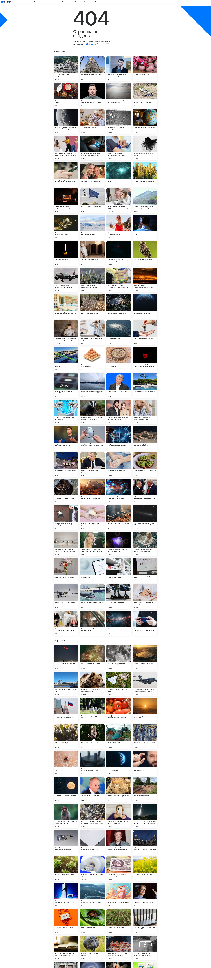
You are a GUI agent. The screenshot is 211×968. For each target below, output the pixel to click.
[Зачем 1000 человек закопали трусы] (118, 842)
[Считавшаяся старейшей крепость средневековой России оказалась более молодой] (145, 948)
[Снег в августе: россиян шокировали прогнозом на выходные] (92, 280)
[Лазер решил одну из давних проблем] (66, 359)
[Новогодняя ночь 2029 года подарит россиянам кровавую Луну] (145, 359)
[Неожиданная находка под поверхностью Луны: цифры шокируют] (118, 816)
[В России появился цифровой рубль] (145, 570)
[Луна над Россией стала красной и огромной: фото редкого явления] (66, 948)
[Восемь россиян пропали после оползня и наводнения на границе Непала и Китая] (92, 755)
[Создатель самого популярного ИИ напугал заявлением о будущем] (66, 438)
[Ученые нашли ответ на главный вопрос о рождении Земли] (145, 306)
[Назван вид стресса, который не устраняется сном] (92, 332)
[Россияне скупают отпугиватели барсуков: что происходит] (92, 412)
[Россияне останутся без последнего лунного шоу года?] (118, 253)
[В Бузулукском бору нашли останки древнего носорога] (145, 781)
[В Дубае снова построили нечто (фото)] (66, 464)
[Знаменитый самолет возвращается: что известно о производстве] (118, 895)
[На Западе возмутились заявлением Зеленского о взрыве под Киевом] (92, 95)
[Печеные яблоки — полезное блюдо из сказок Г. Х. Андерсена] (118, 649)
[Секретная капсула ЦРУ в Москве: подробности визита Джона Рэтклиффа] (145, 842)
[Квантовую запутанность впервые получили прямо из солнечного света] (92, 781)
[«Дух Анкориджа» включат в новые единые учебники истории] (145, 491)
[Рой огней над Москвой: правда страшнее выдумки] (66, 816)
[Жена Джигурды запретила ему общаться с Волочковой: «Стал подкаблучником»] (92, 174)
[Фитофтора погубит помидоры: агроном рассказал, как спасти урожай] (118, 868)
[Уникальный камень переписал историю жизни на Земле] (145, 816)
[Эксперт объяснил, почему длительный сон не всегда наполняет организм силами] (92, 728)
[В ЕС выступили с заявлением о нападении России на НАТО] (92, 200)
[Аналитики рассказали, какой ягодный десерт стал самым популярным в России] (92, 702)
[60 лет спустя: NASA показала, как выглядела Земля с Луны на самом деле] (66, 121)
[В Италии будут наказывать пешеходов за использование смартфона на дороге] (118, 596)
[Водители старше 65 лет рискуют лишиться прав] (92, 623)
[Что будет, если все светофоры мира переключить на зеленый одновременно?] (66, 702)
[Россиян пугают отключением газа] (145, 227)
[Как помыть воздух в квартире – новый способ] (66, 412)
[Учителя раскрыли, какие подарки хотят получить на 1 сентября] (66, 570)
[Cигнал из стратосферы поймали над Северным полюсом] (92, 227)
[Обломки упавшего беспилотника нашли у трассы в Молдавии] (145, 95)
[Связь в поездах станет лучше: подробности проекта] (92, 649)
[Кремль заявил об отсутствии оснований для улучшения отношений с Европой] (118, 385)
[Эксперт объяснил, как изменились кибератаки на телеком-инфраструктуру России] (118, 728)
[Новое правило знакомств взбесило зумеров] (118, 227)
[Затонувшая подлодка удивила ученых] (92, 816)
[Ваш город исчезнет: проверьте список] (145, 121)
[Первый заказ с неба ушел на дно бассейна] (145, 385)
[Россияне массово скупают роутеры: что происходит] (92, 921)
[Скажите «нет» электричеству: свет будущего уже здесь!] (66, 517)
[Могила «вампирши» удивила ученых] (92, 868)
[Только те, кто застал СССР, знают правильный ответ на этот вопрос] (145, 895)
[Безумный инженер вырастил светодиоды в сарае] (118, 544)
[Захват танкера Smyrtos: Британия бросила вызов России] (118, 95)
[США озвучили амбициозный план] (66, 728)
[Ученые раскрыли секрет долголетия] (92, 121)
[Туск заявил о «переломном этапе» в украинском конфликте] (92, 948)
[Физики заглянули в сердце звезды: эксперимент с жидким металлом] (66, 544)
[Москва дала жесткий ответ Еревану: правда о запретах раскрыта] (66, 868)
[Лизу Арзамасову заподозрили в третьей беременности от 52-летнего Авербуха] (118, 412)
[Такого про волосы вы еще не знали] (145, 148)
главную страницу (90, 44)
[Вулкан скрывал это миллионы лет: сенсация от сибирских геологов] (145, 200)
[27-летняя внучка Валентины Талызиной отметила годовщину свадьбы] (92, 544)
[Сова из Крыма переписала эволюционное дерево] (145, 253)
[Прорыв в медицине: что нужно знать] (66, 921)
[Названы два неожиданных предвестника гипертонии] (118, 148)
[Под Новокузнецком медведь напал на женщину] (92, 842)
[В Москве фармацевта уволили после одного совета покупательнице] (118, 570)
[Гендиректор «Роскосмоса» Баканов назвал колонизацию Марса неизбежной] (92, 491)
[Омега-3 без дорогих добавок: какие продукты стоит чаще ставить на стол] (92, 676)
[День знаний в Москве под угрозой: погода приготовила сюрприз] (92, 895)
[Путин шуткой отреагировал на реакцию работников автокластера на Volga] (118, 755)
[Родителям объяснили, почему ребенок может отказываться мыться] (92, 517)
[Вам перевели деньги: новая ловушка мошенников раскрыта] (66, 174)
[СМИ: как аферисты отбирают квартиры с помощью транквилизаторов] (145, 332)
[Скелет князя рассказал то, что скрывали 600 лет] (92, 68)
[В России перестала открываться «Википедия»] (92, 570)
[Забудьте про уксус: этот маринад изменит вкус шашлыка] (118, 517)
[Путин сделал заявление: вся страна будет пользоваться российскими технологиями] (92, 148)
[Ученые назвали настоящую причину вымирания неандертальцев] (66, 227)
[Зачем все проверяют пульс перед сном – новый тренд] (118, 464)
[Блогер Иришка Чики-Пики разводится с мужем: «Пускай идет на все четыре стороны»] (66, 755)
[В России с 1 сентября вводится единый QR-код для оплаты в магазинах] (66, 385)
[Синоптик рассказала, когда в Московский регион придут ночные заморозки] (118, 306)
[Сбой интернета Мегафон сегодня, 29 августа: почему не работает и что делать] (145, 623)
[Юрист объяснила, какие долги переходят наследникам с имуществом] (145, 596)
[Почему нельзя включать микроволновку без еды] (66, 200)
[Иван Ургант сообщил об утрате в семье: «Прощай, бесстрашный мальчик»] (118, 68)
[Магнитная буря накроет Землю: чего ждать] (145, 868)
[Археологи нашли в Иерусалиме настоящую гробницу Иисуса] (118, 948)
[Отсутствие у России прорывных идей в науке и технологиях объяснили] (118, 438)
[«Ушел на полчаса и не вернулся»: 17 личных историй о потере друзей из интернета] (66, 332)
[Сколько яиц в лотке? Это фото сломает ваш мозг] (92, 359)
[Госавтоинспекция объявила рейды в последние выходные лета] (66, 649)
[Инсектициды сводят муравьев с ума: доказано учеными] (145, 755)
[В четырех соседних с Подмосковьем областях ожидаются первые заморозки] (66, 895)
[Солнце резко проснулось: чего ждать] (118, 174)
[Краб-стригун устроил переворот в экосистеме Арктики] (145, 438)
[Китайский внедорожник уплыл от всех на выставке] (92, 596)
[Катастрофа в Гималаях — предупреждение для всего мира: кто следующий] (66, 68)
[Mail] (2, 2)
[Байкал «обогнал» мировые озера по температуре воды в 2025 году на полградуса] (92, 385)
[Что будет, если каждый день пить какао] (66, 95)
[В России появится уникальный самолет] (66, 596)
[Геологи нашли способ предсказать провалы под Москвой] (92, 306)
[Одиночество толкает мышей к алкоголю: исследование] (66, 781)
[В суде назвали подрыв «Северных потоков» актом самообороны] (118, 332)
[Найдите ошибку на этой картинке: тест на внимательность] (92, 438)
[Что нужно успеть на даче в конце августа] (145, 728)
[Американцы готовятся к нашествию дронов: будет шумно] (118, 702)
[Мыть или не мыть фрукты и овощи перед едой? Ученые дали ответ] (118, 280)
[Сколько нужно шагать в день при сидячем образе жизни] (145, 676)
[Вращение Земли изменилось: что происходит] (118, 921)
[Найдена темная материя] (118, 623)
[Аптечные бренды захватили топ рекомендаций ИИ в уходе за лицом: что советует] (66, 623)
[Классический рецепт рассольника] (118, 359)
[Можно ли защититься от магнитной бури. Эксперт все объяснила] (145, 412)
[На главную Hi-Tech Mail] (7, 2)
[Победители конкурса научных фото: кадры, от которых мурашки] (118, 676)
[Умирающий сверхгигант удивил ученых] (66, 842)
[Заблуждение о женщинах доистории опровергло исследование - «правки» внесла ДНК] (118, 121)
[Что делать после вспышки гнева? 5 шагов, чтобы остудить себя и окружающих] (118, 781)
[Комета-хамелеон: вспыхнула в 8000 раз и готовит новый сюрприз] (145, 517)
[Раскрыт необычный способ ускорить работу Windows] (145, 544)
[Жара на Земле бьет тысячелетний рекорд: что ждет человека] (145, 280)
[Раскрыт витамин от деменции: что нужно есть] (145, 921)
